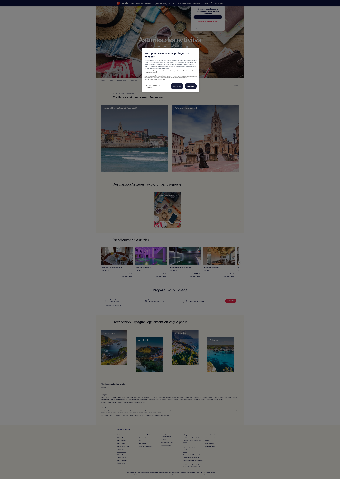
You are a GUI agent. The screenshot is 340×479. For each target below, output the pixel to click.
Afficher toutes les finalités (153, 86)
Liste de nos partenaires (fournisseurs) (154, 79)
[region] (170, 70)
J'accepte (190, 86)
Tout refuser (177, 86)
